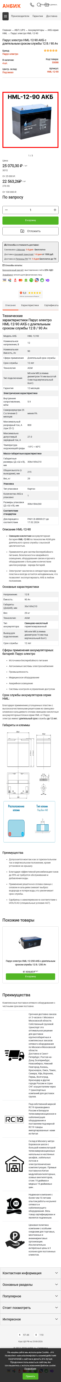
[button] (5, 16)
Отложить (34, 231)
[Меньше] (6, 210)
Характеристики (30, 305)
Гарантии (38, 16)
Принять (30, 1376)
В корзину (30, 220)
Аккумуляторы (36, 30)
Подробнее (30, 1368)
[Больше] (55, 210)
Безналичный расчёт (13, 270)
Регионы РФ (22, 259)
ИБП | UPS (19, 30)
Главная (6, 30)
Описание (10, 305)
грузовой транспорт (24, 254)
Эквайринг (7, 275)
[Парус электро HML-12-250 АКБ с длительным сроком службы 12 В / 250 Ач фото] (31, 942)
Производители (20, 16)
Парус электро (10, 54)
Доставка (51, 16)
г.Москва (20, 249)
